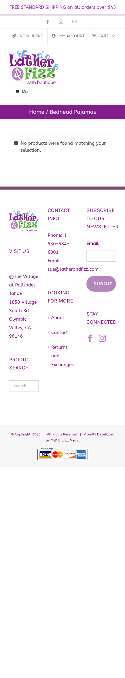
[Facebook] (90, 338)
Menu (27, 92)
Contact (59, 332)
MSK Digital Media (65, 440)
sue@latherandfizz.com (73, 269)
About (57, 317)
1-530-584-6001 (58, 244)
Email (92, 243)
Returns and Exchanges (62, 356)
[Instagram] (102, 338)
